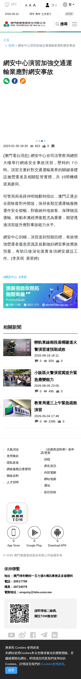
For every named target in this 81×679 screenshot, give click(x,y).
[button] (71, 4)
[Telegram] (44, 635)
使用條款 (13, 456)
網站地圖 (50, 479)
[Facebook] (33, 635)
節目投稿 (50, 492)
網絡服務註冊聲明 (19, 469)
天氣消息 (13, 449)
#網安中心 (10, 277)
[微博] (22, 635)
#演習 (23, 277)
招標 (47, 459)
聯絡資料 (13, 475)
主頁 (6, 40)
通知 (47, 485)
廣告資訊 (50, 466)
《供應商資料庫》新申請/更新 (57, 451)
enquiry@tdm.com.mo (35, 592)
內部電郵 (50, 472)
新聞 (11, 45)
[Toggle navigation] (74, 24)
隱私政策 (13, 462)
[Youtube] (11, 635)
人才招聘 (13, 482)
